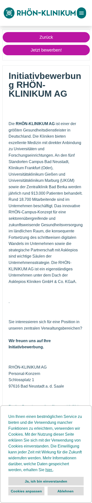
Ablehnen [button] (65, 491)
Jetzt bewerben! (46, 50)
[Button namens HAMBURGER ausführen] (81, 13)
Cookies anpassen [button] (26, 491)
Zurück (46, 37)
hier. (49, 470)
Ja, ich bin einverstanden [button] (46, 481)
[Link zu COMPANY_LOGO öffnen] (40, 13)
